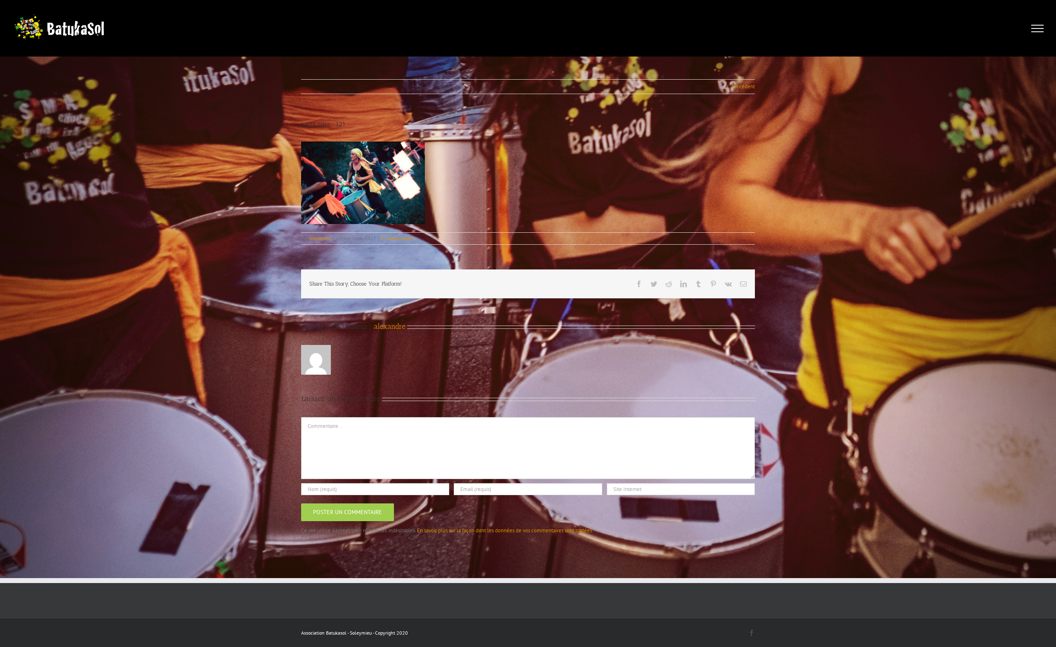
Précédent (743, 86)
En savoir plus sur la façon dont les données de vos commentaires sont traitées (504, 530)
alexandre (319, 238)
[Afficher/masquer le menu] (1037, 28)
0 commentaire (397, 238)
